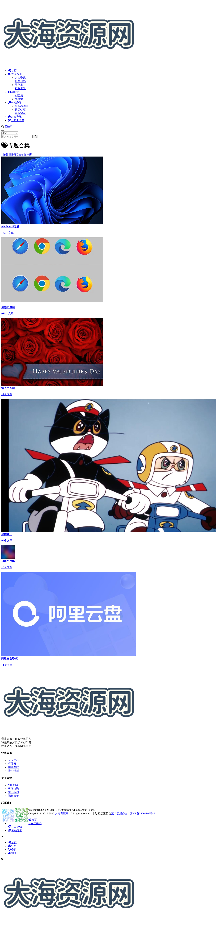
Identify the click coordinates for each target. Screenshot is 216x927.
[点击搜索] (35, 136)
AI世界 (15, 91)
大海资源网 (61, 813)
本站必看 (16, 102)
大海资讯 (16, 74)
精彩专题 (20, 88)
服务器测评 (21, 106)
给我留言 (20, 113)
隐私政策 (13, 795)
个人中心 (13, 760)
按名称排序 (25, 154)
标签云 (12, 763)
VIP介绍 (13, 785)
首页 (14, 70)
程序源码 (20, 81)
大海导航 (16, 116)
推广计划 (13, 770)
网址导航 (13, 767)
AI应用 (19, 95)
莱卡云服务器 (119, 813)
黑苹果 (19, 84)
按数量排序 (10, 154)
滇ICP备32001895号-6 (142, 813)
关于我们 (13, 792)
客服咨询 (13, 788)
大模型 (19, 99)
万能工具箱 (17, 120)
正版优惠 (20, 109)
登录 (9, 126)
